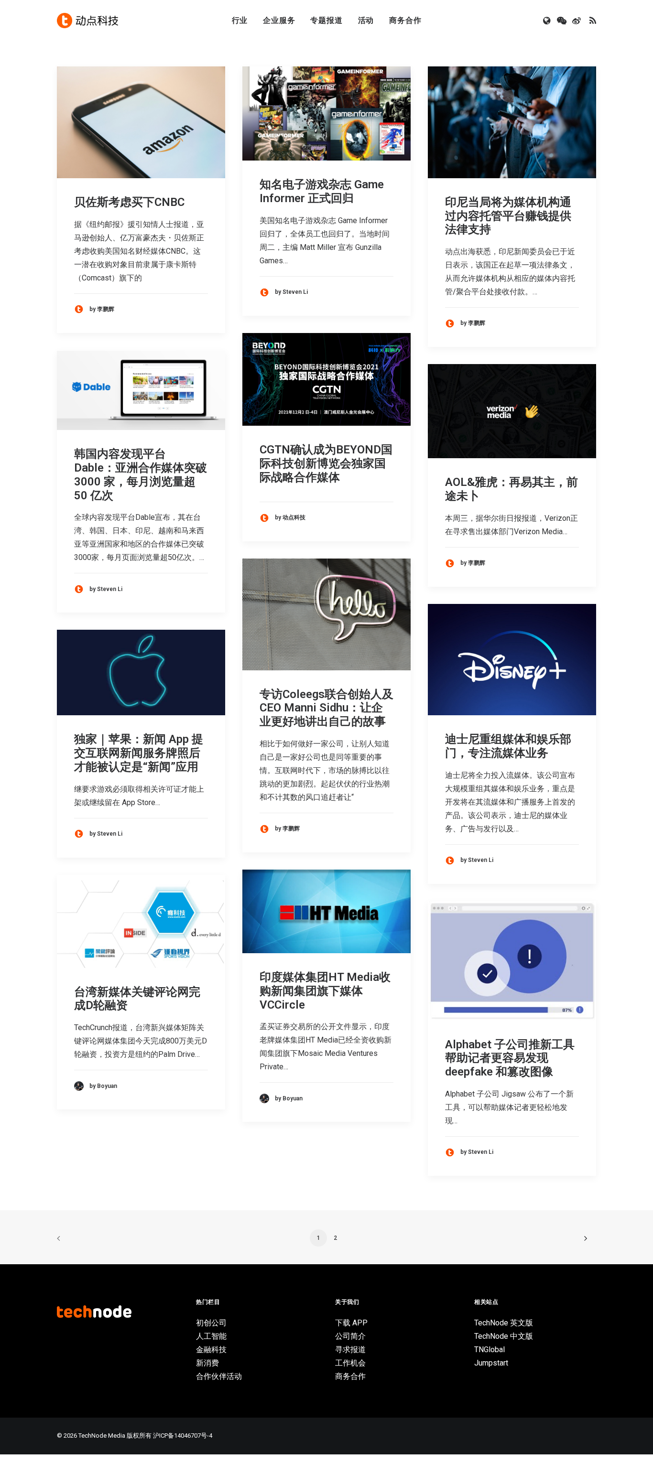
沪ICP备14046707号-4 (182, 1435)
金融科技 (211, 1349)
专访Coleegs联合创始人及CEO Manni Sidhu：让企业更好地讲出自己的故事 (326, 708)
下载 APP (351, 1322)
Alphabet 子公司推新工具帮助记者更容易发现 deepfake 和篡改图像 (510, 1058)
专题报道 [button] (326, 20)
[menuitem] (240, 20)
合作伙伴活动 (219, 1376)
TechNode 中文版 (503, 1336)
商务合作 (405, 20)
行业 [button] (240, 20)
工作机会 (350, 1362)
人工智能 (211, 1336)
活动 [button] (366, 20)
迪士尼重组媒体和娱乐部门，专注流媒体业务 (508, 746)
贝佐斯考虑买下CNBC (129, 202)
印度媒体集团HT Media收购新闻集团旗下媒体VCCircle (325, 990)
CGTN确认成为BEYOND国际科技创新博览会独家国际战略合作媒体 (326, 463)
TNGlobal (489, 1349)
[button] (548, 20)
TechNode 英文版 (503, 1322)
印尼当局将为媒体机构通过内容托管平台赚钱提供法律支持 (508, 216)
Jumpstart (491, 1362)
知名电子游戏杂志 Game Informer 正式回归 (322, 191)
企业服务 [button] (279, 20)
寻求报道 (350, 1349)
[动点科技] (87, 20)
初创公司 (211, 1322)
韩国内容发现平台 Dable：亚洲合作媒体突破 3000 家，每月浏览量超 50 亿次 (140, 474)
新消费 (207, 1362)
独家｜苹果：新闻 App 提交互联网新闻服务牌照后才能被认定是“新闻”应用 (138, 753)
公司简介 (350, 1336)
